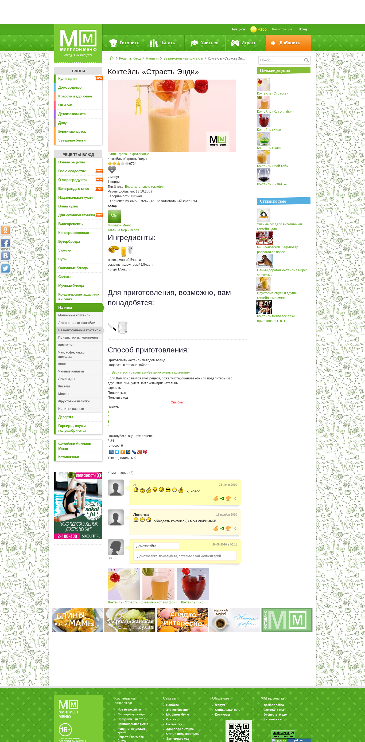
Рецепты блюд (130, 58)
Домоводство (69, 87)
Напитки (152, 58)
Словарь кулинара (131, 714)
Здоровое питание (180, 729)
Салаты (64, 276)
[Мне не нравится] (228, 498)
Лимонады (66, 379)
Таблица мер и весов (123, 230)
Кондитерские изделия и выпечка (78, 296)
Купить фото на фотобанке (128, 154)
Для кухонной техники (76, 215)
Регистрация (282, 29)
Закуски (64, 250)
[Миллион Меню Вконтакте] (5, 255)
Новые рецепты (71, 162)
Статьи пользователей (183, 733)
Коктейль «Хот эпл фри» (158, 602)
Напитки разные (71, 409)
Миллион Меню (119, 225)
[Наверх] (5, 292)
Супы (62, 259)
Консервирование (73, 232)
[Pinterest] (145, 451)
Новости (172, 704)
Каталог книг (68, 457)
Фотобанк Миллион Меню (74, 446)
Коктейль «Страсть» (123, 602)
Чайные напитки (71, 371)
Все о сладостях (72, 171)
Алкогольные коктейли (76, 323)
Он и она (65, 105)
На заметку (174, 724)
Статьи (171, 719)
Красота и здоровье (75, 96)
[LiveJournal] (134, 451)
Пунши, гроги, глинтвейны (78, 337)
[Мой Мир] (128, 451)
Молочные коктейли (74, 315)
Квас (62, 364)
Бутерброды (69, 241)
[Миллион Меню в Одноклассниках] (5, 230)
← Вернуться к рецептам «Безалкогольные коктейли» (149, 372)
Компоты (65, 345)
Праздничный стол (131, 719)
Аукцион (238, 29)
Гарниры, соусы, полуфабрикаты (72, 428)
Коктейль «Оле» (269, 148)
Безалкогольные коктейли (183, 58)
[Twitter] (117, 451)
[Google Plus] (139, 451)
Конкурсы (222, 714)
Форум (220, 704)
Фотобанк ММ (274, 709)
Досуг (63, 122)
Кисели (64, 386)
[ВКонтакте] (111, 451)
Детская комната (72, 114)
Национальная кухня (75, 197)
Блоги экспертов (72, 131)
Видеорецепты (70, 224)
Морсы (63, 394)
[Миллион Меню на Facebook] (5, 243)
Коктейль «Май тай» (272, 166)
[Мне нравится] (216, 498)
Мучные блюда (71, 285)
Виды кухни (68, 206)
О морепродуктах (72, 180)
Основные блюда (73, 268)
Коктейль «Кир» (193, 602)
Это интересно (177, 709)
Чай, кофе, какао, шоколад (71, 355)
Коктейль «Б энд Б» (272, 184)
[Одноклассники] (123, 451)
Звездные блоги (72, 140)
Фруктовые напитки (74, 401)
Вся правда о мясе (73, 188)
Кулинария (67, 78)
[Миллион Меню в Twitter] (5, 268)
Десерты (65, 417)
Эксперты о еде (177, 738)
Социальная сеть (227, 709)
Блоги (78, 71)
